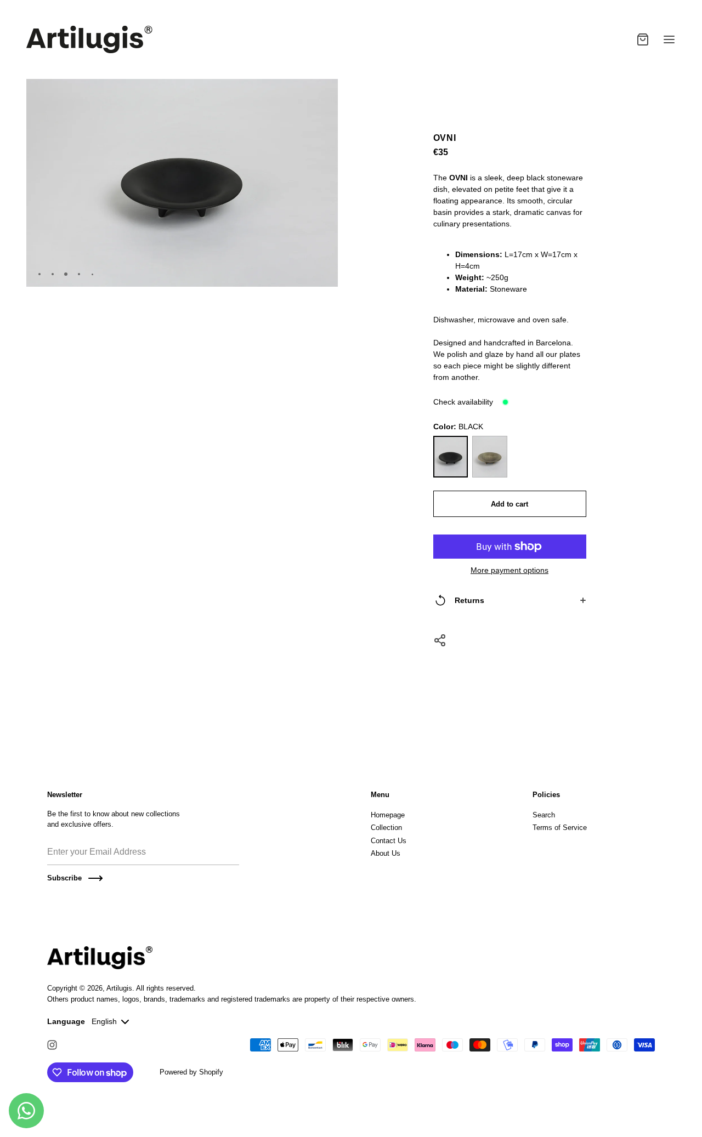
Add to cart (509, 504)
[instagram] (52, 1045)
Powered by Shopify (191, 1072)
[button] (325, 92)
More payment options (509, 570)
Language (66, 1021)
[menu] (669, 39)
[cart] (643, 39)
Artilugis (119, 988)
